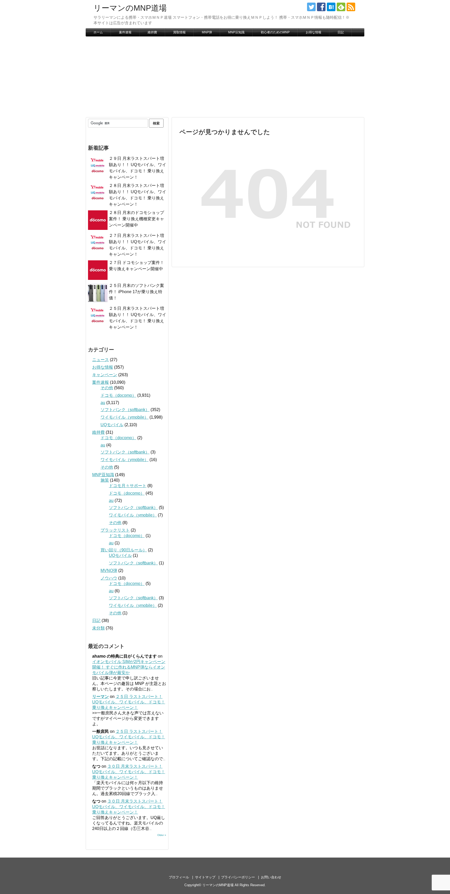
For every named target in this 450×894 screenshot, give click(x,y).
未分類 (98, 628)
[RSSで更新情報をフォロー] (351, 7)
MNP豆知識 (236, 32)
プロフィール (179, 877)
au (103, 402)
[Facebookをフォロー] (321, 7)
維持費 (152, 32)
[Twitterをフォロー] (311, 7)
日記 (341, 32)
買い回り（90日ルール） (124, 550)
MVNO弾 (109, 570)
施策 (105, 480)
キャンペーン (104, 375)
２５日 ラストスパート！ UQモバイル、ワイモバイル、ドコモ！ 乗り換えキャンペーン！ (128, 702)
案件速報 (125, 32)
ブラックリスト (115, 530)
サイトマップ (205, 877)
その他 (107, 388)
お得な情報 (313, 32)
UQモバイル (112, 425)
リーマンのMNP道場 (130, 8)
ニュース (100, 359)
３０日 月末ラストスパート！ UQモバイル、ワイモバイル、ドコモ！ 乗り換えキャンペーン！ (128, 771)
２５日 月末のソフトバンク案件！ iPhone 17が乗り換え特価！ (136, 291)
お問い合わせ (271, 877)
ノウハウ (109, 578)
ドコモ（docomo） (118, 395)
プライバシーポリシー (238, 877)
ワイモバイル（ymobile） (124, 417)
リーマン (100, 696)
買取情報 (179, 32)
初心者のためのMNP (275, 32)
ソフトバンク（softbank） (125, 409)
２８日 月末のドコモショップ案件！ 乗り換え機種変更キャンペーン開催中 (136, 218)
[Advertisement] (225, 76)
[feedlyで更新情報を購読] (341, 7)
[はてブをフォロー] (331, 7)
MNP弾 (207, 32)
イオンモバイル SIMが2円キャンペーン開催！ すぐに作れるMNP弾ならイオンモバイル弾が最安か (128, 667)
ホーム (98, 32)
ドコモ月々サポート (127, 485)
